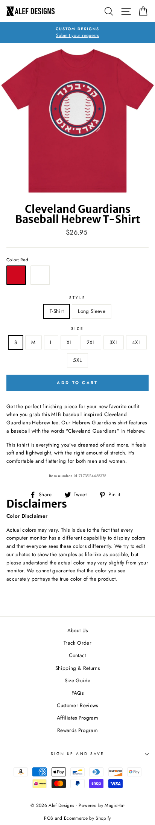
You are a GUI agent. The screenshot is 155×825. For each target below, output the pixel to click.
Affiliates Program (77, 717)
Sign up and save (77, 753)
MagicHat (115, 805)
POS (48, 818)
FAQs (77, 693)
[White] (40, 275)
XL (69, 342)
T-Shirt (57, 311)
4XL (136, 342)
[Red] (16, 275)
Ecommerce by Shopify (87, 818)
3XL (113, 342)
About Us (77, 630)
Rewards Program (77, 730)
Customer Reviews (77, 705)
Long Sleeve (91, 311)
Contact (77, 655)
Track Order (77, 643)
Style (77, 297)
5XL (77, 360)
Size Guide (77, 680)
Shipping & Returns (77, 668)
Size (77, 328)
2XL (91, 342)
